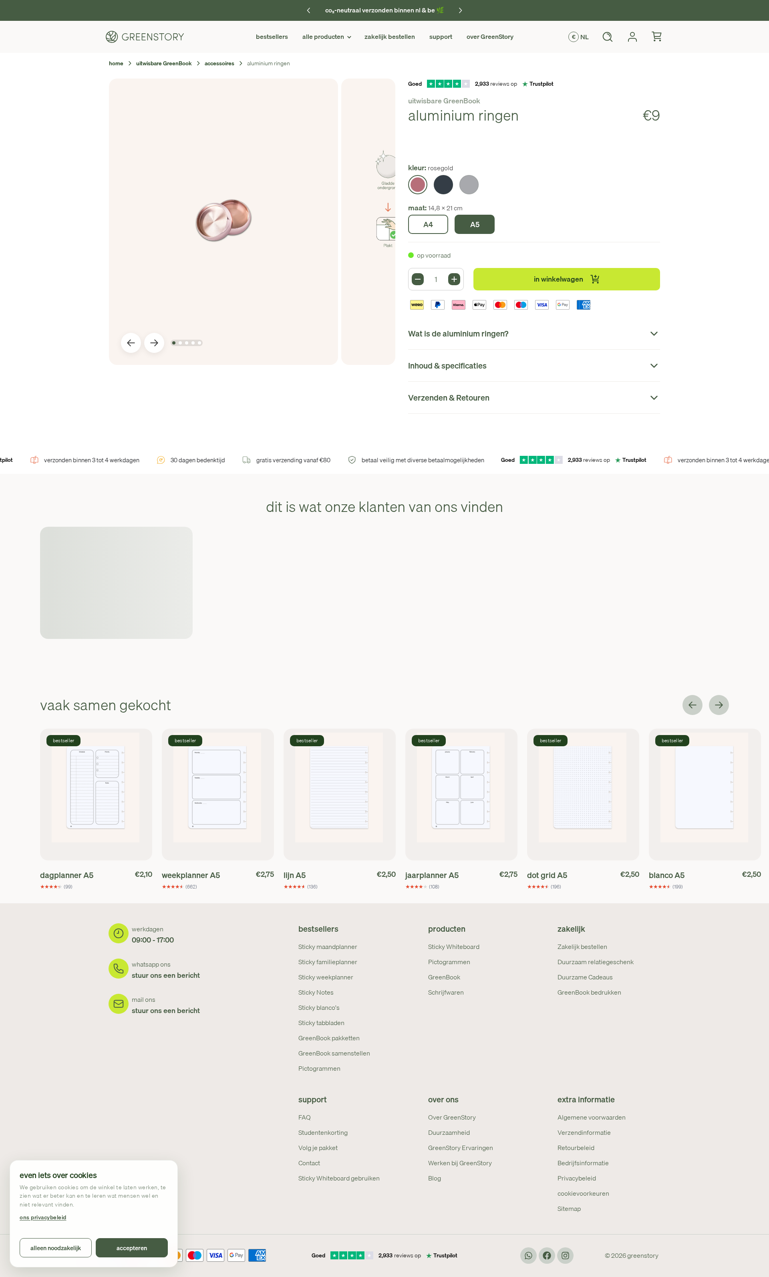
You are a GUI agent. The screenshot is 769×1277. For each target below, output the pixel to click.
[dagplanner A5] (96, 794)
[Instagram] (565, 1255)
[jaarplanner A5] (461, 794)
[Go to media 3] (186, 342)
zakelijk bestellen (389, 36)
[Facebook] (547, 1255)
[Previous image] (131, 343)
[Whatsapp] (528, 1255)
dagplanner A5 (66, 875)
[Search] (608, 37)
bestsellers (272, 36)
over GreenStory (490, 36)
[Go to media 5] (199, 342)
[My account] (632, 37)
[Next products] (719, 705)
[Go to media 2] (180, 342)
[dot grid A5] (583, 794)
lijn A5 (295, 875)
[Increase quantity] (454, 279)
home (116, 63)
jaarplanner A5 (432, 875)
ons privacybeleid (43, 1217)
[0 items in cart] (657, 37)
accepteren (132, 1248)
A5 (474, 224)
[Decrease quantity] (418, 279)
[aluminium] (469, 184)
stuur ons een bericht (166, 975)
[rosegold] (417, 184)
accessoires (219, 63)
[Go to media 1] (173, 342)
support (440, 36)
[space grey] (443, 184)
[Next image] (154, 343)
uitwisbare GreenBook (164, 63)
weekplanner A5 (191, 875)
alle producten (323, 36)
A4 (428, 224)
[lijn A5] (340, 794)
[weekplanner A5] (218, 794)
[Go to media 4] (193, 342)
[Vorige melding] (308, 10)
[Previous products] (692, 705)
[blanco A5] (705, 794)
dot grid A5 (547, 875)
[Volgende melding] (460, 10)
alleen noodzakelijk (55, 1248)
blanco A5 (666, 875)
